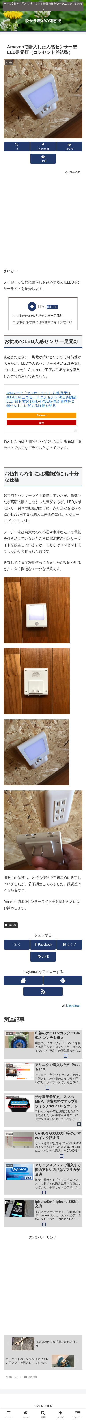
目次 (41, 306)
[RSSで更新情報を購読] (42, 991)
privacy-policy (43, 1405)
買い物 (12, 925)
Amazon (41, 415)
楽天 (41, 422)
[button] (77, 873)
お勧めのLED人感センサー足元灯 (40, 315)
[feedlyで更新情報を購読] (62, 980)
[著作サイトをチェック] (23, 980)
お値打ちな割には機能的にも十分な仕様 (44, 322)
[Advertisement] (43, 220)
